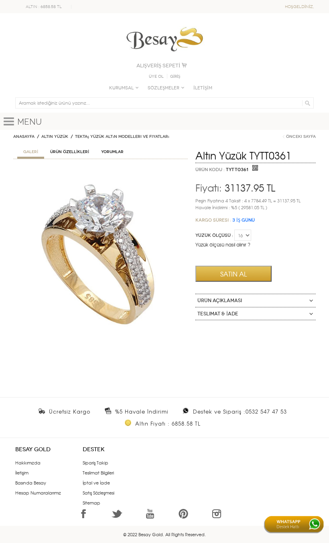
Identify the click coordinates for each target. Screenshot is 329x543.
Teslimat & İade (217, 314)
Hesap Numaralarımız (38, 492)
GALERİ (30, 151)
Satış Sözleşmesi (98, 492)
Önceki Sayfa (301, 136)
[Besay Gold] (164, 24)
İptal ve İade (96, 482)
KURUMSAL (121, 88)
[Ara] (306, 103)
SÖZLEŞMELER (163, 88)
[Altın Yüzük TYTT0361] (100, 174)
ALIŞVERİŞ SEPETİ (158, 66)
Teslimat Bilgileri (98, 472)
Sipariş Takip (95, 462)
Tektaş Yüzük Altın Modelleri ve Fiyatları (122, 136)
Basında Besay (30, 482)
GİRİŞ (175, 76)
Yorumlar (112, 151)
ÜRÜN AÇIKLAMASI (219, 300)
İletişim (21, 472)
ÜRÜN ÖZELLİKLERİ (69, 151)
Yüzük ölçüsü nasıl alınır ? (222, 244)
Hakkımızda (28, 462)
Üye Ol (156, 76)
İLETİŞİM (202, 88)
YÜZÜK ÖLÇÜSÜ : (214, 235)
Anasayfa (24, 136)
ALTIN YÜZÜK (54, 136)
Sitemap (91, 502)
